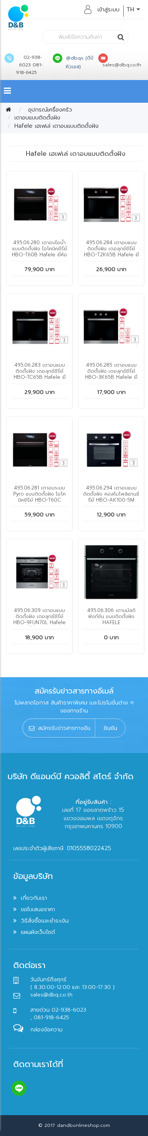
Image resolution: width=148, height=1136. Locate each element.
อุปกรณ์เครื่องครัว (49, 109)
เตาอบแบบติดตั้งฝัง (37, 117)
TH (131, 9)
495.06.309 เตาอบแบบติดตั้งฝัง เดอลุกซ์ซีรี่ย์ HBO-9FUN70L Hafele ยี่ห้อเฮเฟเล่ (39, 619)
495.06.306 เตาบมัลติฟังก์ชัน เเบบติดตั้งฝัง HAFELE (111, 616)
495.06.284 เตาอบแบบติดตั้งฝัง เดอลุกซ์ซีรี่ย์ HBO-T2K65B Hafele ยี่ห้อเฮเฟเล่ (111, 251)
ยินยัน (110, 728)
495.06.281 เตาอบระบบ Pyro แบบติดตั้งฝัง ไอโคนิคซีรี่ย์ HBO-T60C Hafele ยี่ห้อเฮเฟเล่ (39, 497)
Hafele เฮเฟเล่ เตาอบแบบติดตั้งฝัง (56, 126)
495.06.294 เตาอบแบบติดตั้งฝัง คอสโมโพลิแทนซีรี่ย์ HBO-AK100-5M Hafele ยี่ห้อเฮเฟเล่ (111, 497)
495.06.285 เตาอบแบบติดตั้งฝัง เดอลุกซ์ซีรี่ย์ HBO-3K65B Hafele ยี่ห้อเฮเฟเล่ (111, 374)
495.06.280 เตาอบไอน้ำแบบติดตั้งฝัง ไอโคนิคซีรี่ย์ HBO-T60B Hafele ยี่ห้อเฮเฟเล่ (39, 251)
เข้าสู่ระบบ (109, 9)
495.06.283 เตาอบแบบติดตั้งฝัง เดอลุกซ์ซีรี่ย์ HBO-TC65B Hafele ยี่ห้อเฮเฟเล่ (40, 374)
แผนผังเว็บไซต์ (38, 932)
